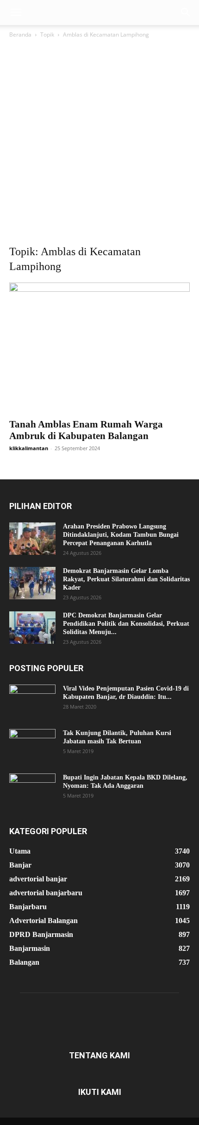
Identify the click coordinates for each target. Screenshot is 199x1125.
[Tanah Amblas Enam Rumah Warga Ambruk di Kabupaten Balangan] (99, 348)
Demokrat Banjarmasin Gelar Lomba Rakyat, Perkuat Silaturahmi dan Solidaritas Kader (126, 579)
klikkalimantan (28, 448)
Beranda (20, 34)
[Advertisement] (99, 144)
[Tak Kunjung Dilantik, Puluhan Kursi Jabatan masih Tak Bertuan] (32, 745)
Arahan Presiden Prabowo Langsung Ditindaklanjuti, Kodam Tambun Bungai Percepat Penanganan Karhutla (121, 535)
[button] (16, 12)
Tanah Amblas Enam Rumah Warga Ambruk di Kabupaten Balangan (86, 430)
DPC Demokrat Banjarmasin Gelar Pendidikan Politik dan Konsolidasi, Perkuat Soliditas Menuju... (126, 623)
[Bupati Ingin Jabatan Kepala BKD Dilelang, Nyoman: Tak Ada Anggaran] (32, 789)
